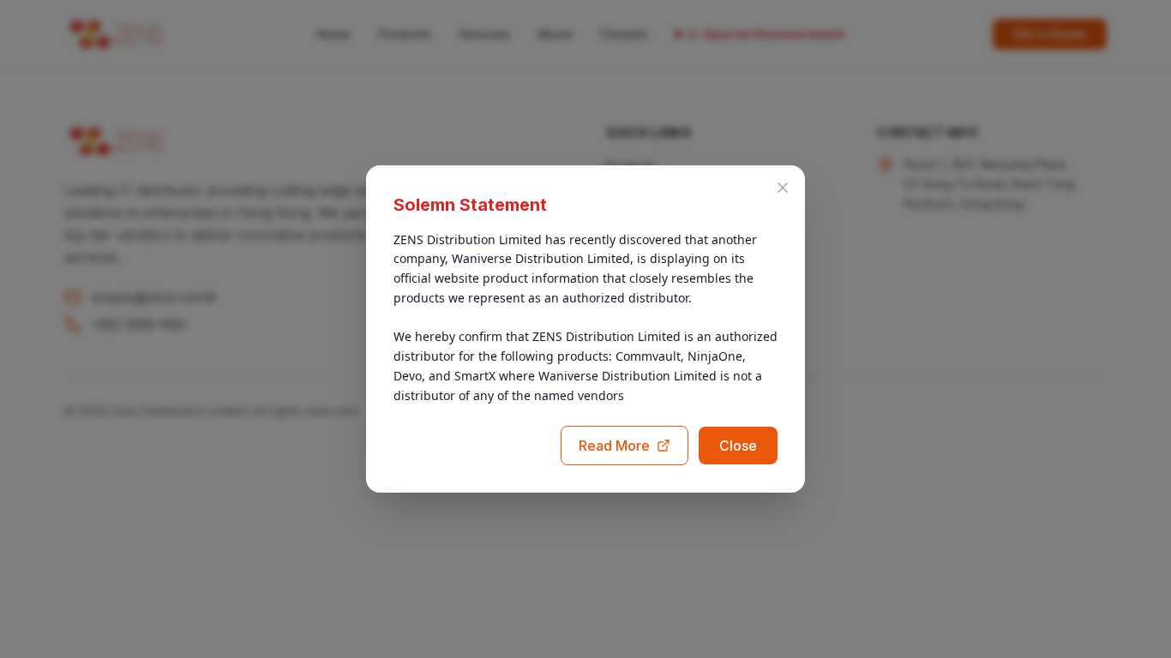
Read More (614, 445)
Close (738, 445)
